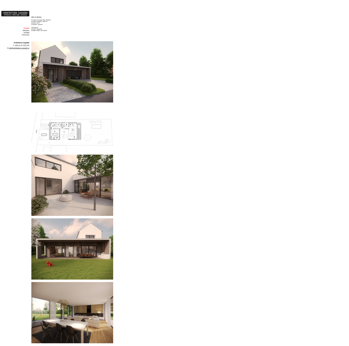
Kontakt (26, 33)
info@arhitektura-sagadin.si (19, 48)
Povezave (25, 35)
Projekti (26, 28)
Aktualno (26, 30)
